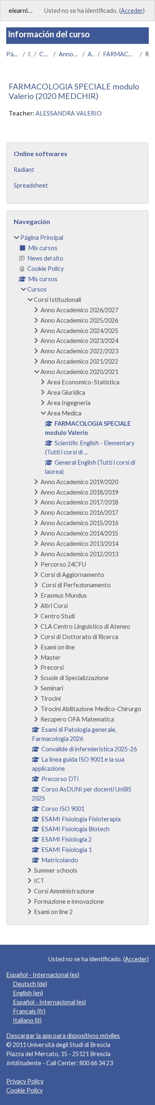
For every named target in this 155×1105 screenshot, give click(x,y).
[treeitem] (77, 575)
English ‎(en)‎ (28, 992)
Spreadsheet (31, 185)
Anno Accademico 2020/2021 (69, 54)
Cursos (29, 54)
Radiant (24, 169)
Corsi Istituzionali (44, 54)
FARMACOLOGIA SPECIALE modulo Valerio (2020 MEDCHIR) (74, 91)
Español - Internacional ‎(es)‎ (42, 974)
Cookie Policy (24, 1090)
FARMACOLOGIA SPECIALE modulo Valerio (119, 54)
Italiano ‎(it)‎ (27, 1020)
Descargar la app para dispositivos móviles (63, 1035)
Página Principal (12, 54)
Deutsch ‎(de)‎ (30, 983)
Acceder (132, 10)
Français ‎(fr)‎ (29, 1011)
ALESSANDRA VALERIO (69, 113)
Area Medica (91, 54)
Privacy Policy (24, 1081)
